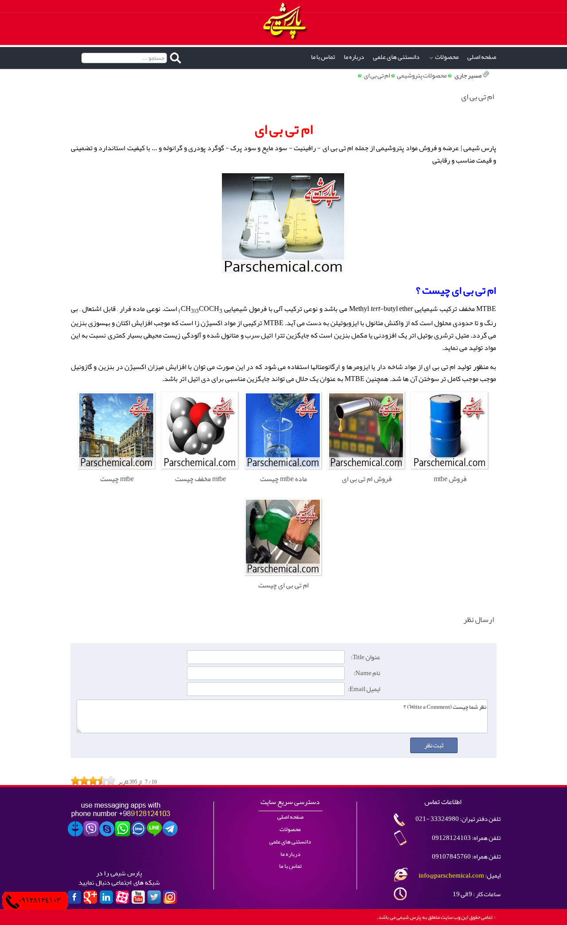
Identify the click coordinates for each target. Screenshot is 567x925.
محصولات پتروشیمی (422, 75)
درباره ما (354, 57)
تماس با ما (323, 57)
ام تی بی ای (377, 75)
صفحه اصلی (481, 57)
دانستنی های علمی (396, 57)
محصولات (446, 57)
